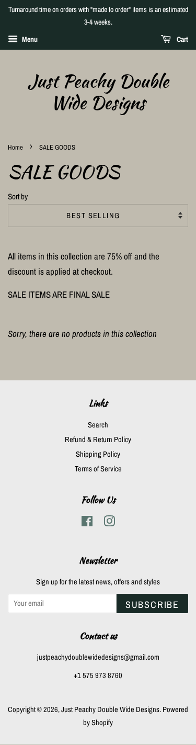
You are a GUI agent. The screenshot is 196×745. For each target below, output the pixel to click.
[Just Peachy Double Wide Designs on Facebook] (87, 523)
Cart (181, 39)
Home (15, 147)
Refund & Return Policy (98, 439)
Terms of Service (98, 469)
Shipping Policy (98, 454)
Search (98, 425)
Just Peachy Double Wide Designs (98, 92)
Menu (29, 39)
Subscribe (152, 604)
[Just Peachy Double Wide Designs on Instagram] (109, 523)
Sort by (18, 196)
